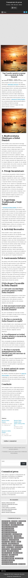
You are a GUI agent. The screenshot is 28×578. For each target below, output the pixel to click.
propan (3, 547)
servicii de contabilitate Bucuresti (9, 564)
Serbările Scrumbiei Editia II (8, 556)
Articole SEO (5, 506)
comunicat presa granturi (8, 528)
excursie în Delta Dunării (18, 99)
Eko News (19, 541)
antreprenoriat (22, 521)
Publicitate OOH (10, 547)
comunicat (10, 79)
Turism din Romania (7, 511)
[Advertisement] (14, 29)
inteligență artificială (6, 545)
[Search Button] (26, 12)
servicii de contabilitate (7, 562)
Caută (3, 461)
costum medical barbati (7, 538)
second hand (4, 554)
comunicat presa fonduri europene (9, 526)
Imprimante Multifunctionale (9, 509)
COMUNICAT (11, 80)
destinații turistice (13, 84)
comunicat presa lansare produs (9, 532)
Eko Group (13, 541)
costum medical (17, 536)
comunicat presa (5, 525)
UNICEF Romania (22, 564)
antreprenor (14, 521)
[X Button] (24, 12)
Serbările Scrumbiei (13, 554)
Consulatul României (17, 534)
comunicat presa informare (8, 530)
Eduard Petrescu (5, 541)
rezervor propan (5, 549)
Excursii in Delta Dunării (6, 431)
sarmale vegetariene (17, 553)
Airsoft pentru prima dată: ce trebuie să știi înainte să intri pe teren (13, 488)
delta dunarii (5, 540)
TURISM (24, 80)
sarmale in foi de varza (7, 553)
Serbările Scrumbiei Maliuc (8, 558)
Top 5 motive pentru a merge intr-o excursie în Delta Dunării (14, 75)
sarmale (4, 551)
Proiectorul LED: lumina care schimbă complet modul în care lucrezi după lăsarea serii (14, 483)
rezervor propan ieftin (16, 549)
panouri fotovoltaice (17, 545)
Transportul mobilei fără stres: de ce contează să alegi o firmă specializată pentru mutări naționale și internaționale (14, 493)
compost (19, 523)
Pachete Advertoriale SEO (8, 503)
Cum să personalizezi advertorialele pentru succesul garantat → (14, 448)
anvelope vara (5, 523)
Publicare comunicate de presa (10, 504)
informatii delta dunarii (13, 543)
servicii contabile (19, 558)
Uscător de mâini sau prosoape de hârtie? (12, 480)
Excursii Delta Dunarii (5, 421)
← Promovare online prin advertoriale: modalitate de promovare (14, 452)
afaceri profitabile (6, 521)
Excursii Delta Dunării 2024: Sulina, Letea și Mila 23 (19, 423)
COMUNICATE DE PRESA (18, 80)
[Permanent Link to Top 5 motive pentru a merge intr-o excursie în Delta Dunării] (14, 58)
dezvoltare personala (14, 540)
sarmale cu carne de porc (12, 551)
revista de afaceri (19, 547)
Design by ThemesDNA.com (14, 576)
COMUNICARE (5, 80)
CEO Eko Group (13, 523)
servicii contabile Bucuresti (8, 560)
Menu (15, 8)
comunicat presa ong (6, 534)
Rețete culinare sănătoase (8, 512)
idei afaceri (4, 543)
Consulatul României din (7, 536)
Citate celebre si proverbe (8, 507)
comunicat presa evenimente (17, 525)
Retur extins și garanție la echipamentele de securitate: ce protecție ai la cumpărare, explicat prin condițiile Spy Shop (13, 476)
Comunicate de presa (14, 2)
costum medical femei (18, 538)
